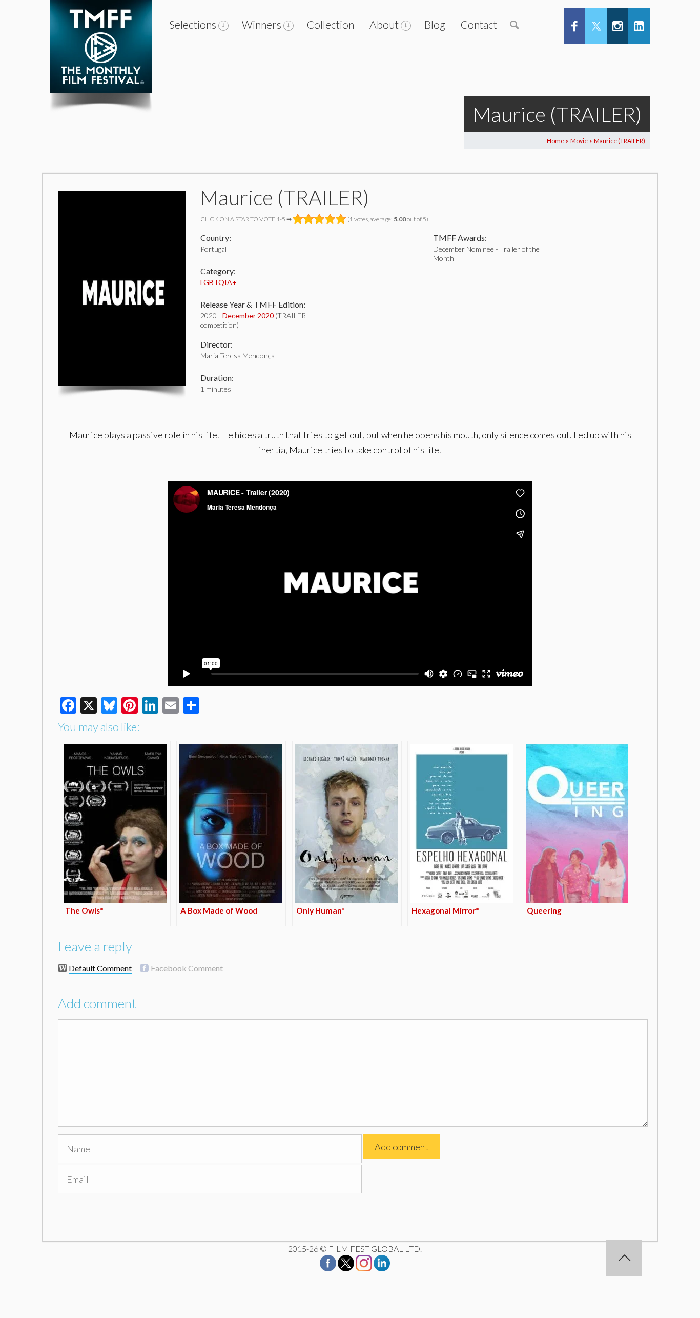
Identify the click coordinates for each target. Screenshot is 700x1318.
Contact (479, 24)
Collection (330, 24)
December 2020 (248, 315)
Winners (261, 24)
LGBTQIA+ (218, 282)
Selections (192, 24)
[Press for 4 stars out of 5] (330, 219)
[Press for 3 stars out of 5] (319, 219)
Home (555, 141)
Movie (579, 141)
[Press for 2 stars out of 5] (308, 219)
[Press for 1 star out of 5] (298, 219)
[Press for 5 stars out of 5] (341, 219)
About (384, 24)
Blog (434, 24)
